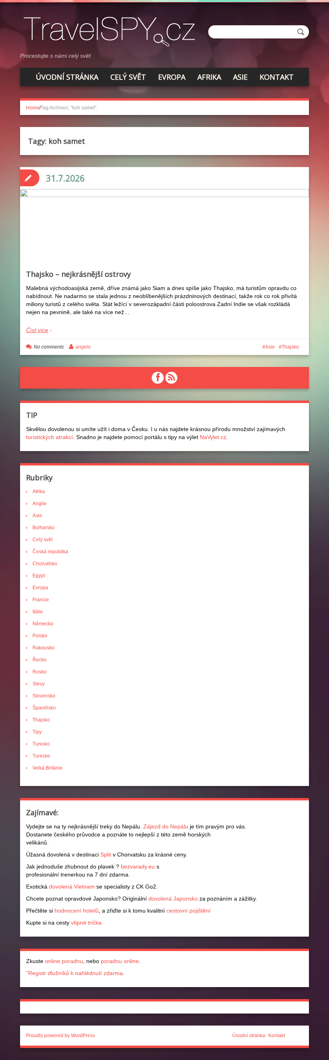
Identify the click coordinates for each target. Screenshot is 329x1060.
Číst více (37, 330)
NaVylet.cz (213, 437)
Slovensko (43, 696)
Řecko (39, 660)
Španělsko (44, 708)
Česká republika (50, 551)
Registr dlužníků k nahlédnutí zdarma (75, 973)
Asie (240, 77)
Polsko (39, 636)
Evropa (171, 77)
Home (32, 108)
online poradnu (64, 961)
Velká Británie (47, 768)
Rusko (39, 672)
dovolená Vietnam (72, 886)
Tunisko (41, 744)
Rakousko (43, 648)
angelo (83, 347)
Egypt (38, 575)
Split (105, 854)
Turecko (41, 756)
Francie (40, 600)
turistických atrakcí (49, 437)
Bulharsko (43, 527)
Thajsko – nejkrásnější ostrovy (78, 274)
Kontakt (277, 77)
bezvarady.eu (138, 866)
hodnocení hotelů (77, 910)
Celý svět (128, 77)
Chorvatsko (44, 563)
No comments (49, 347)
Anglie (39, 503)
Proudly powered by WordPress (60, 1035)
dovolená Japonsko (173, 898)
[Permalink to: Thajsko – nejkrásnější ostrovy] (164, 244)
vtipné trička (86, 922)
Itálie (37, 612)
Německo (42, 624)
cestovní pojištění (189, 910)
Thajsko (290, 347)
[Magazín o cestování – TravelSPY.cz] (112, 30)
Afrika (209, 77)
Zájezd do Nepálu (165, 826)
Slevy (38, 684)
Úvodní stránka (67, 77)
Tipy (37, 732)
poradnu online (120, 961)
